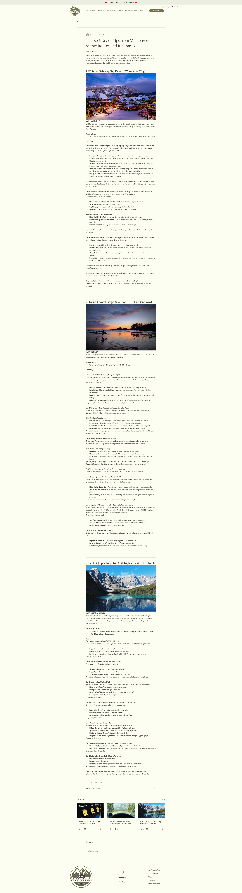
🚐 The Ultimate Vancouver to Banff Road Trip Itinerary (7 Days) (121, 822)
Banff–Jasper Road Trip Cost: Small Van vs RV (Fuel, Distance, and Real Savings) (89, 822)
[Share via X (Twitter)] (91, 783)
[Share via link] (101, 783)
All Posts (79, 22)
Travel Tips (151, 880)
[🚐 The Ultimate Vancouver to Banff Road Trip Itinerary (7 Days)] (121, 810)
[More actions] (155, 35)
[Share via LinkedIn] (96, 783)
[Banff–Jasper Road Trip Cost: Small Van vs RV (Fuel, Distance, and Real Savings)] (90, 810)
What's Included (153, 873)
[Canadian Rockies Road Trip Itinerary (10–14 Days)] (151, 810)
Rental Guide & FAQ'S (154, 883)
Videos (150, 877)
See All (163, 799)
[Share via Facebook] (87, 783)
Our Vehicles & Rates (154, 870)
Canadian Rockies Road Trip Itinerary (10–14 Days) (150, 822)
